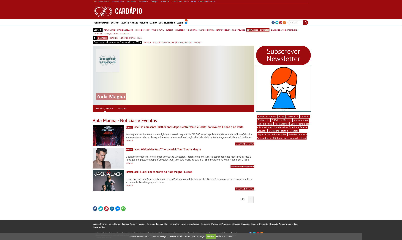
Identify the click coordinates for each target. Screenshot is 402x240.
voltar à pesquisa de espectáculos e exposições (172, 42)
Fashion (153, 22)
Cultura (125, 224)
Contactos (121, 108)
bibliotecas (180, 29)
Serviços (262, 130)
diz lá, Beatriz (114, 224)
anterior (147, 42)
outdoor (169, 29)
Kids (161, 22)
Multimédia (174, 224)
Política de (224, 236)
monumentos (192, 29)
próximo (197, 42)
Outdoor (143, 22)
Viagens (142, 224)
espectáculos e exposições (258, 29)
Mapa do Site (99, 227)
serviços (108, 33)
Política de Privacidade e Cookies (225, 224)
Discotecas (292, 116)
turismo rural (158, 29)
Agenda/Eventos (101, 22)
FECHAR (210, 236)
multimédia (113, 37)
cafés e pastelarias (125, 29)
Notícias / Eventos (105, 108)
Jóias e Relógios (289, 130)
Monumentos (300, 120)
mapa (139, 37)
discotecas (124, 33)
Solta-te (133, 224)
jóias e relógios (238, 29)
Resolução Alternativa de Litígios (283, 224)
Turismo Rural (265, 123)
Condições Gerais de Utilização (254, 224)
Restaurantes (282, 123)
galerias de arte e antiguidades (284, 29)
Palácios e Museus (281, 120)
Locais (183, 224)
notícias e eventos (127, 37)
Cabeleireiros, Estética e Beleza (290, 127)
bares (116, 33)
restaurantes (109, 29)
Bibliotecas (263, 120)
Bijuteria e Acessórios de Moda (289, 138)
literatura (98, 33)
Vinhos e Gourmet (267, 116)
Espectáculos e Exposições (272, 134)
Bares (282, 116)
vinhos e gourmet (142, 29)
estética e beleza (223, 29)
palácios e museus (206, 29)
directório (102, 37)
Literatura (274, 130)
